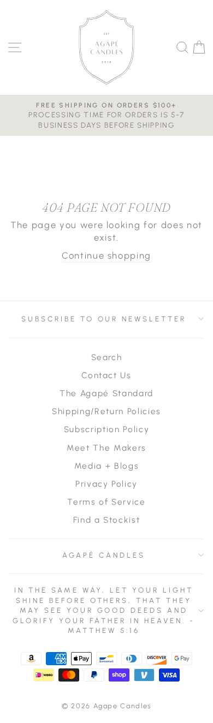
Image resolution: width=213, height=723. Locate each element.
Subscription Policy (106, 429)
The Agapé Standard (106, 393)
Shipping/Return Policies (106, 411)
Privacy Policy (106, 484)
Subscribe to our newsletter (103, 318)
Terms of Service (106, 502)
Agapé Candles (103, 555)
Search (106, 357)
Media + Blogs (106, 466)
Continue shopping (106, 255)
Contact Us (106, 375)
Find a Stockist (106, 520)
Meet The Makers (106, 448)
